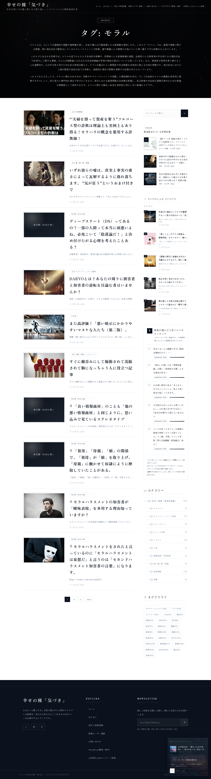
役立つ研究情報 (120, 6)
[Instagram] (34, 727)
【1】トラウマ (155, 540)
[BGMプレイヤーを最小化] (200, 741)
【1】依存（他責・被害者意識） (162, 500)
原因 (149, 620)
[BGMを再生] (172, 770)
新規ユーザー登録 (135, 6)
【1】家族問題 (76, 112)
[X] (26, 727)
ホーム (98, 6)
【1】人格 (153, 548)
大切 (162, 620)
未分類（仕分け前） (79, 214)
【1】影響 (153, 579)
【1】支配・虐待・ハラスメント (83, 354)
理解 (179, 643)
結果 (150, 649)
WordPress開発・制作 (171, 6)
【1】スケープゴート (158, 524)
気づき (176, 638)
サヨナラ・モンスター (156, 608)
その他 (73, 316)
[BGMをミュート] (178, 770)
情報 (174, 626)
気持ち (150, 643)
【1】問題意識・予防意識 (159, 555)
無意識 (165, 643)
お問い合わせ (152, 6)
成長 (149, 638)
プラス (176, 608)
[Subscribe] (184, 722)
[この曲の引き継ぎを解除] (183, 770)
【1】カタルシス (156, 508)
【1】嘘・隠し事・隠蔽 (80, 163)
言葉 (149, 655)
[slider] (196, 770)
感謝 (176, 632)
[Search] (184, 113)
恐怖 (162, 626)
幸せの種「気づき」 (45, 700)
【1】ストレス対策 (157, 532)
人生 (167, 614)
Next (89, 599)
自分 (163, 649)
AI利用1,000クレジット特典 (193, 6)
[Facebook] (42, 727)
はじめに (106, 6)
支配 (162, 638)
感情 (162, 632)
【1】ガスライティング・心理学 (83, 271)
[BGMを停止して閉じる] (204, 741)
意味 (149, 632)
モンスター (152, 614)
